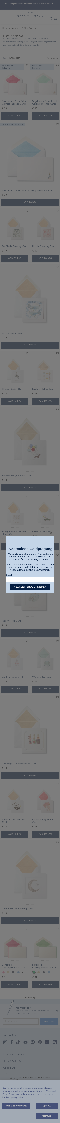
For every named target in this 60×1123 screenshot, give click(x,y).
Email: (9, 575)
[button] (51, 533)
